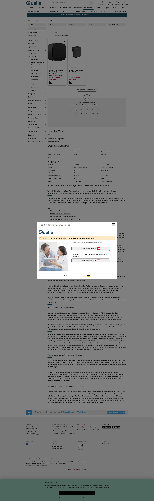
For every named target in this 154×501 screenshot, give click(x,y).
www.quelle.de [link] (75, 276)
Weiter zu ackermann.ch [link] (88, 249)
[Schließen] (113, 225)
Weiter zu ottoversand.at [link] (88, 260)
